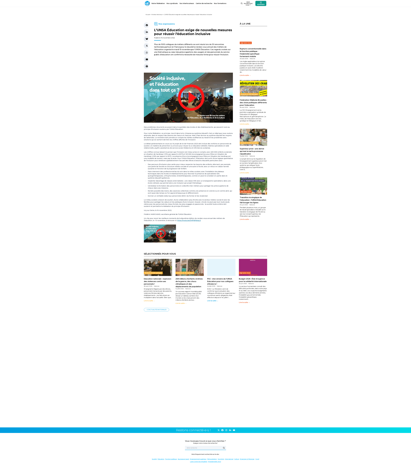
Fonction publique (171, 459)
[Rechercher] (224, 448)
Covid (257, 459)
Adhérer (261, 4)
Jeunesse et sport (183, 459)
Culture (236, 459)
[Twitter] (218, 430)
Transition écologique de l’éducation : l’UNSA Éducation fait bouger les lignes (253, 200)
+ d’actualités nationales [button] (156, 309)
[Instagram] (226, 430)
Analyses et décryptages (249, 94)
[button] (147, 25)
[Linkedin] (230, 430)
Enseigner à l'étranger (247, 459)
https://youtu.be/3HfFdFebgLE (189, 220)
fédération (158, 3)
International (229, 459)
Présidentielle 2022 (214, 461)
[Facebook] (222, 430)
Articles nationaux (156, 14)
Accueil (148, 14)
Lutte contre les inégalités (198, 461)
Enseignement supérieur (198, 459)
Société (154, 459)
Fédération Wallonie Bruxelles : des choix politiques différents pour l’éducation (253, 102)
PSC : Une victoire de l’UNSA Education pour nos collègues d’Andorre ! (220, 281)
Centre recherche (204, 3)
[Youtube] (234, 430)
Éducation (161, 459)
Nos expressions (166, 24)
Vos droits (221, 459)
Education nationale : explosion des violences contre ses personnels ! (157, 281)
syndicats (172, 3)
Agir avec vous (246, 43)
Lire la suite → (245, 75)
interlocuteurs (186, 3)
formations (220, 3)
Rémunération (212, 459)
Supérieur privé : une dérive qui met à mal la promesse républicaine (252, 151)
